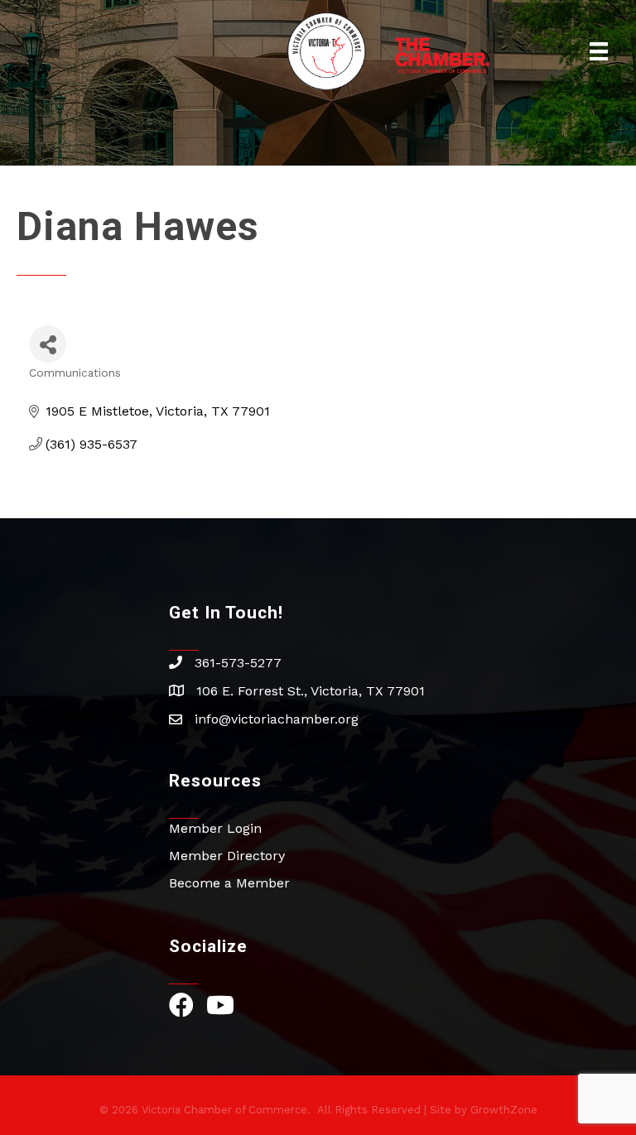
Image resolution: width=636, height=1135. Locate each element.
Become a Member (229, 883)
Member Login (215, 828)
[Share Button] (47, 344)
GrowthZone (503, 1110)
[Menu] (598, 51)
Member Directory (227, 855)
